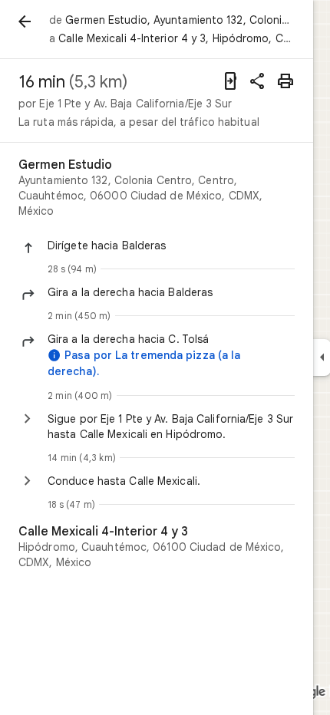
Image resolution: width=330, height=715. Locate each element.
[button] (171, 245)
